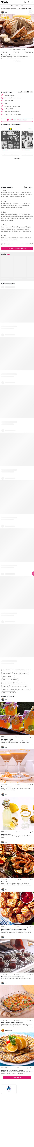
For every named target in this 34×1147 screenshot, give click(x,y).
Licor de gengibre (6, 834)
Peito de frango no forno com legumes (12, 1022)
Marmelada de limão (7, 739)
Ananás (5, 686)
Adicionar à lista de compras (18, 120)
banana (24, 673)
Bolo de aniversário (10, 679)
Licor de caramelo (6, 787)
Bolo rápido (20, 683)
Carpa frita (4, 882)
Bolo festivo (7, 683)
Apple (16, 673)
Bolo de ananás (8, 689)
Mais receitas (17, 1077)
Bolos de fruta (8, 676)
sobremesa (7, 670)
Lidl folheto (5, 150)
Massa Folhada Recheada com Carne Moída (13, 929)
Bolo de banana (23, 689)
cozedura (6, 673)
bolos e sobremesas (22, 670)
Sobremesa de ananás (19, 686)
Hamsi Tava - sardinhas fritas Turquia (12, 1070)
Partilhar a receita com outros (17, 248)
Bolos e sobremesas (9, 9)
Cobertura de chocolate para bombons (12, 976)
